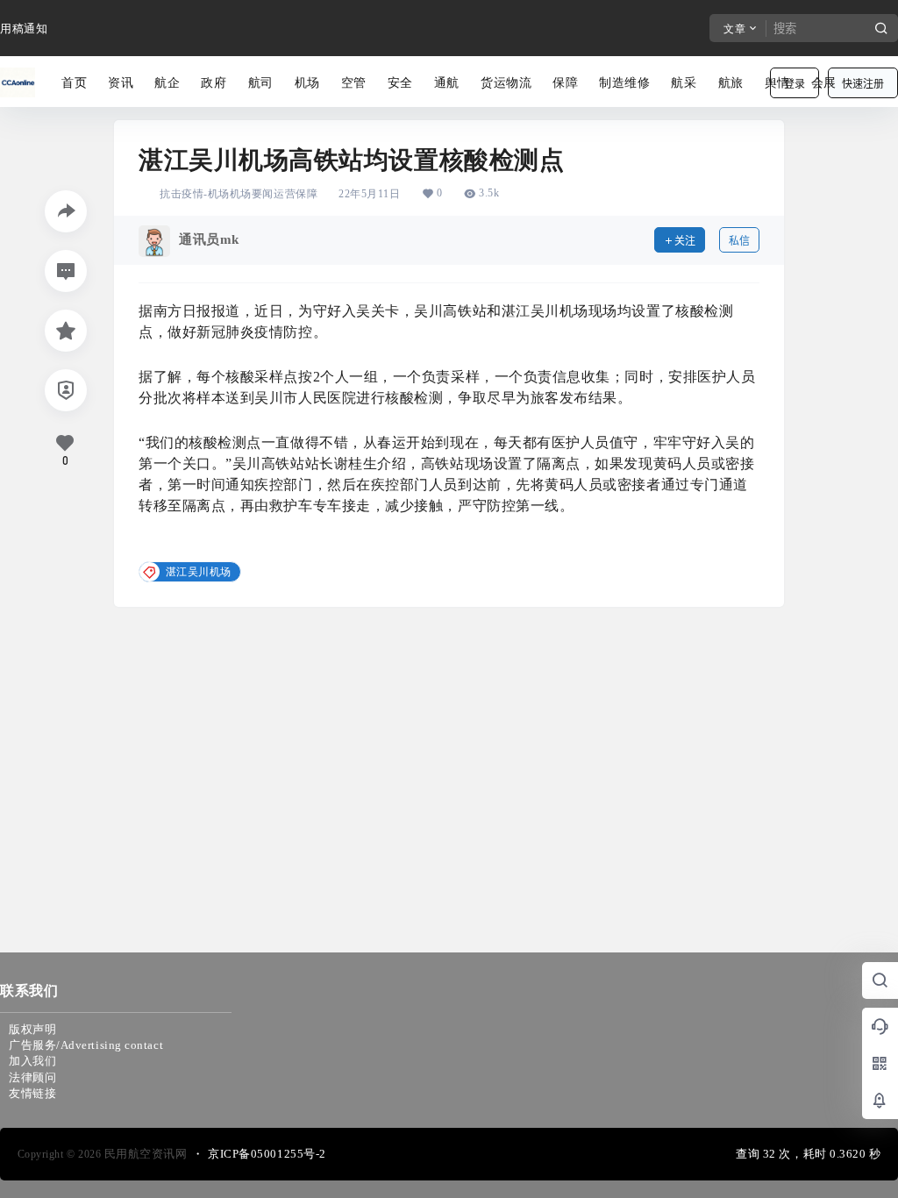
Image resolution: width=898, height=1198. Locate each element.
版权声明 (32, 1029)
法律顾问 (32, 1077)
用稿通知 (23, 28)
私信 (739, 240)
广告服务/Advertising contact (86, 1045)
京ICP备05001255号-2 (267, 1153)
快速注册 (863, 83)
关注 (684, 240)
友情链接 (32, 1093)
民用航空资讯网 (144, 1153)
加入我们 (32, 1060)
